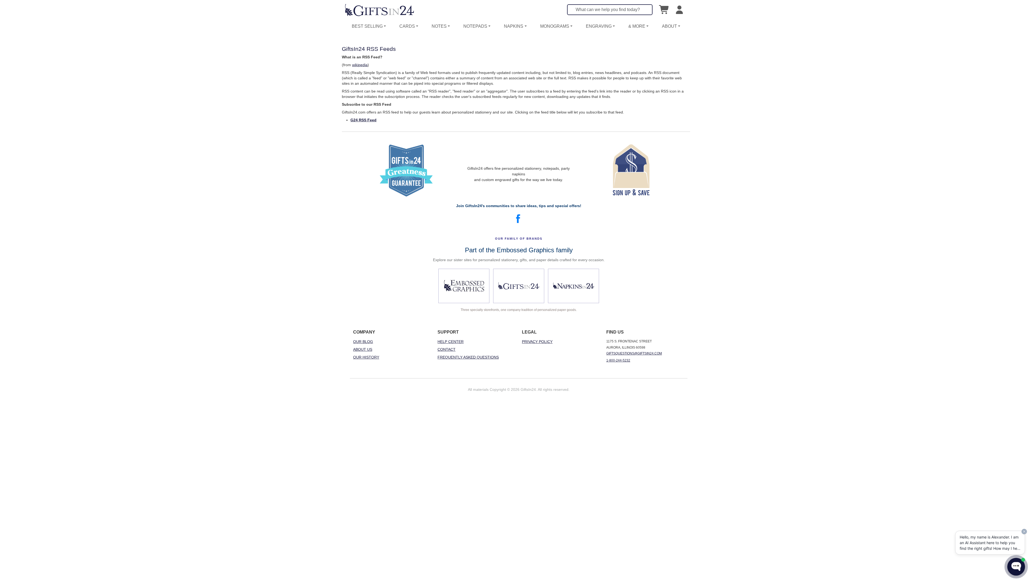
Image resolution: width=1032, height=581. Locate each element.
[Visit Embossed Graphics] (463, 286)
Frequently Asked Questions (468, 357)
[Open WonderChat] (1016, 567)
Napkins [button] (513, 26)
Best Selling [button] (367, 26)
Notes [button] (439, 26)
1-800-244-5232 (618, 360)
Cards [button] (407, 26)
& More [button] (636, 26)
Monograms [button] (554, 26)
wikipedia (360, 65)
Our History (366, 357)
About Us (362, 349)
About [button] (669, 26)
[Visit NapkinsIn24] (573, 286)
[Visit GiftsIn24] (518, 286)
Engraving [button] (599, 26)
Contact (447, 349)
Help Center (451, 341)
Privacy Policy (537, 341)
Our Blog (363, 341)
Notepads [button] (475, 26)
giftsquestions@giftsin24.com (634, 353)
